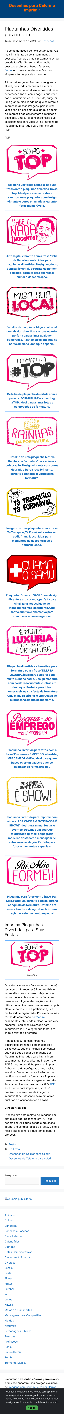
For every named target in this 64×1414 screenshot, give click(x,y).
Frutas (9, 1283)
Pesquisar (11, 1175)
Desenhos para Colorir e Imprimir (32, 7)
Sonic (8, 1346)
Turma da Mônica (15, 1362)
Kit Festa (14, 1149)
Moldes (9, 1320)
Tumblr (9, 1357)
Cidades (10, 1246)
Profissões (11, 1341)
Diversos (10, 1262)
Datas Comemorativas (18, 1252)
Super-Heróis (13, 1352)
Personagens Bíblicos (18, 1331)
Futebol (9, 1289)
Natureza (10, 1325)
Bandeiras (11, 1225)
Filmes (9, 1278)
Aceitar (32, 1407)
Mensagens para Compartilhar (23, 1315)
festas (8, 70)
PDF (52, 1084)
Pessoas (10, 1336)
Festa (12, 1144)
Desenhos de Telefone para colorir (30, 1158)
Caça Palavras (14, 1236)
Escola (9, 1267)
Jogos (8, 1299)
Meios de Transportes (18, 1310)
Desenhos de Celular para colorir (29, 1153)
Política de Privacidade (25, 1398)
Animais (10, 1215)
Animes (9, 1220)
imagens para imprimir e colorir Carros (32, 1387)
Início (8, 1294)
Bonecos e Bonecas (17, 1231)
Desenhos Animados (17, 1257)
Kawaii (9, 1304)
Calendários (12, 1241)
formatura (38, 1017)
